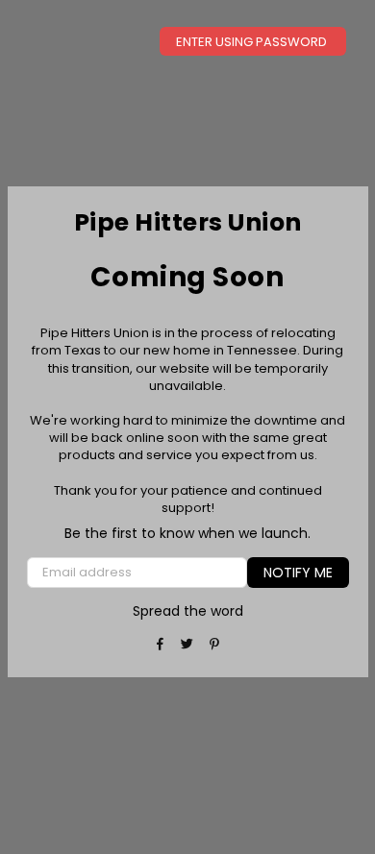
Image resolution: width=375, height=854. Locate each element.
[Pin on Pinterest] (215, 644)
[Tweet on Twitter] (188, 644)
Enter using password (253, 42)
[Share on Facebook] (161, 644)
